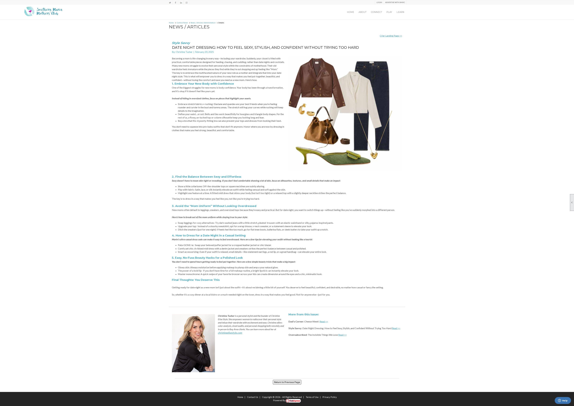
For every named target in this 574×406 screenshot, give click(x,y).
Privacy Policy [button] (329, 397)
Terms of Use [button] (312, 397)
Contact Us (252, 397)
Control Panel (182, 23)
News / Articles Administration (203, 23)
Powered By (279, 400)
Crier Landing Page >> (391, 35)
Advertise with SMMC (395, 2)
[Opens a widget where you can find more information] (563, 401)
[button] (362, 12)
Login (379, 2)
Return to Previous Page (287, 382)
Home (350, 12)
